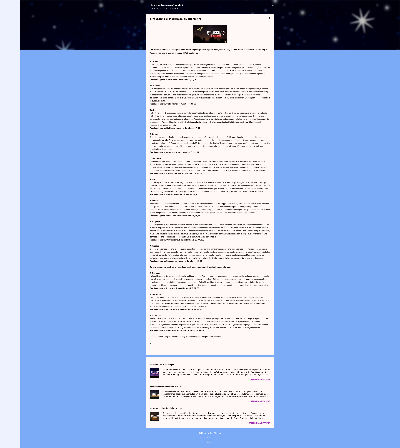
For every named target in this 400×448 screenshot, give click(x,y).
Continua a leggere (259, 379)
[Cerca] (273, 6)
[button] (269, 18)
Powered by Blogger (211, 433)
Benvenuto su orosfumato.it (167, 5)
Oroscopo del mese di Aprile (163, 364)
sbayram (217, 438)
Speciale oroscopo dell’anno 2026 (165, 386)
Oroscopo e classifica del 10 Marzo (166, 408)
